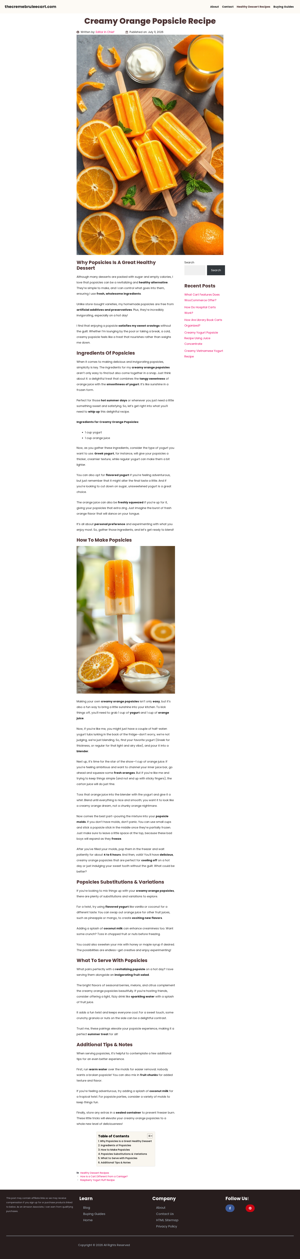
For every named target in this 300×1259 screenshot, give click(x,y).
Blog (86, 1207)
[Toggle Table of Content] (148, 1136)
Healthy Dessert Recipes (253, 7)
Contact (228, 7)
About (214, 7)
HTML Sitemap (167, 1220)
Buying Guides (283, 7)
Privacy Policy (166, 1226)
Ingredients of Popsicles (116, 1145)
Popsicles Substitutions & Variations (124, 1154)
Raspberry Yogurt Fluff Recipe (97, 1180)
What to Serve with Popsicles (119, 1158)
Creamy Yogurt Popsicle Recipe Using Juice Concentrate (201, 338)
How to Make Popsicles (115, 1150)
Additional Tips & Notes (116, 1162)
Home (88, 1220)
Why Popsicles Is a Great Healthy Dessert (126, 1141)
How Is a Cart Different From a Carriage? (104, 1176)
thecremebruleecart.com (30, 6)
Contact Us (165, 1214)
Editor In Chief (105, 32)
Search (189, 262)
